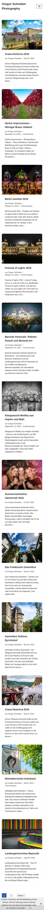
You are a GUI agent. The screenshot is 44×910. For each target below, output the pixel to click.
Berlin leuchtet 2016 (16, 199)
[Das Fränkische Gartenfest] (22, 548)
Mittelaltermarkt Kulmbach (20, 778)
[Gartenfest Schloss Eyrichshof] (22, 617)
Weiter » (21, 896)
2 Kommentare (29, 348)
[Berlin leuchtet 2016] (22, 180)
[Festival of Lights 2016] (22, 249)
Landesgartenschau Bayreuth (22, 853)
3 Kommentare (26, 206)
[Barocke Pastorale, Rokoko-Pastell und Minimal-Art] (22, 318)
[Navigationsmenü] (39, 6)
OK (30, 908)
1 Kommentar (28, 134)
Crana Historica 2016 (17, 709)
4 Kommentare (26, 275)
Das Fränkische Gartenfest (20, 567)
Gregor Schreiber (15, 58)
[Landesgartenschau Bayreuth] (22, 834)
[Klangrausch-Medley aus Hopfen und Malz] (22, 396)
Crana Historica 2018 (17, 54)
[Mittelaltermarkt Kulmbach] (22, 759)
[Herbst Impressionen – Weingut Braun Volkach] (22, 104)
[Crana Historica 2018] (22, 35)
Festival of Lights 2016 (18, 268)
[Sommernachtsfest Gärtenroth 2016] (22, 475)
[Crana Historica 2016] (22, 690)
